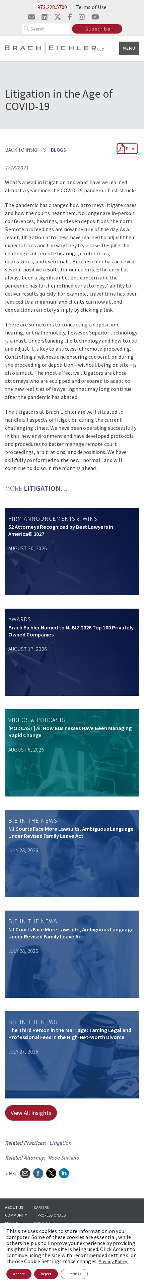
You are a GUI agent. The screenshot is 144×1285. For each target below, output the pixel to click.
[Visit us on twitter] (57, 17)
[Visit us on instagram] (82, 17)
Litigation (60, 1142)
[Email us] (31, 17)
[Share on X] (51, 1173)
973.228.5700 (52, 7)
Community (16, 1215)
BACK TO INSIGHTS (25, 150)
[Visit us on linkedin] (45, 17)
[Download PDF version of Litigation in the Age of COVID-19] (127, 153)
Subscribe (98, 29)
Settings (74, 1273)
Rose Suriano (63, 1157)
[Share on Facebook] (38, 1173)
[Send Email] (25, 1173)
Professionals (52, 1215)
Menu (129, 48)
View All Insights (31, 1113)
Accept (19, 1273)
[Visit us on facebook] (70, 17)
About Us (14, 1207)
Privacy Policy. (113, 1261)
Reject (46, 1273)
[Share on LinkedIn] (64, 1173)
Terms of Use (91, 7)
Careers (41, 1207)
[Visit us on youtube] (95, 17)
